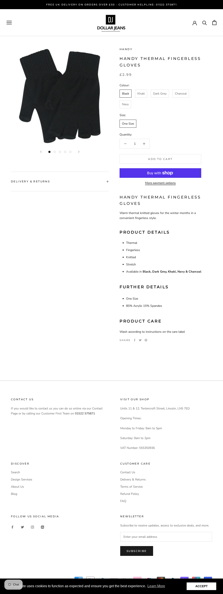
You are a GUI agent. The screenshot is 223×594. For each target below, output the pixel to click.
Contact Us (127, 472)
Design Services (21, 479)
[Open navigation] (9, 22)
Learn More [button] (156, 586)
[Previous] (41, 152)
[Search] (204, 22)
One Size (128, 124)
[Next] (78, 152)
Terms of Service (131, 487)
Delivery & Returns (30, 181)
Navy (125, 104)
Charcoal (181, 94)
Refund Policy (129, 494)
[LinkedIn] (42, 526)
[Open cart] (214, 22)
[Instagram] (32, 526)
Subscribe (137, 551)
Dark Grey (160, 94)
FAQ (123, 501)
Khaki (141, 94)
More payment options (160, 183)
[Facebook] (134, 340)
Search (15, 472)
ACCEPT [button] (201, 586)
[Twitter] (140, 340)
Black (125, 94)
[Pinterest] (146, 340)
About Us (17, 487)
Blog (14, 494)
